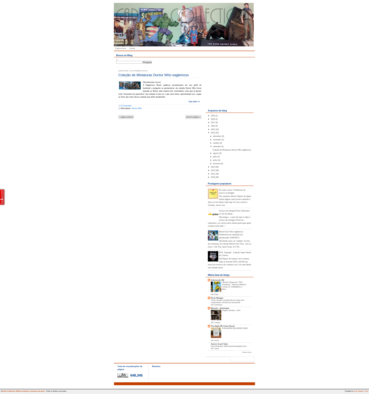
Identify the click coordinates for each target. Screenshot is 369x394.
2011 (213, 174)
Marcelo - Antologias (220, 308)
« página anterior (126, 117)
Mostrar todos (246, 352)
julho (215, 157)
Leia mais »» (194, 101)
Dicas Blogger (217, 298)
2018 (213, 119)
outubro (216, 143)
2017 (213, 122)
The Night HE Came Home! (223, 326)
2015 (213, 129)
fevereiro (216, 164)
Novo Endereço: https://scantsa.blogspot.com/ (228, 346)
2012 (213, 170)
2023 (213, 116)
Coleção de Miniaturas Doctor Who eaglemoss (153, 75)
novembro (217, 140)
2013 (213, 167)
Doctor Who (137, 108)
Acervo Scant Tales (219, 344)
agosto (216, 153)
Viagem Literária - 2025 (231, 310)
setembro (217, 146)
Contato (132, 48)
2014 (213, 133)
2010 (213, 177)
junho (215, 160)
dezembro (217, 136)
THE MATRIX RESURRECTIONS (235, 328)
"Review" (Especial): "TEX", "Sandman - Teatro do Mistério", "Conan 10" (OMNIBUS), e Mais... (234, 285)
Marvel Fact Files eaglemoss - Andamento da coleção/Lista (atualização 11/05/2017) (231, 235)
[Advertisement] (229, 87)
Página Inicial (120, 48)
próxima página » (193, 117)
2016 (213, 126)
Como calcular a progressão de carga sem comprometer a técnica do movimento (227, 301)
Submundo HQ (217, 280)
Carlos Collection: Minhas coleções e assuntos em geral (23, 391)
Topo (366, 391)
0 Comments (126, 106)
